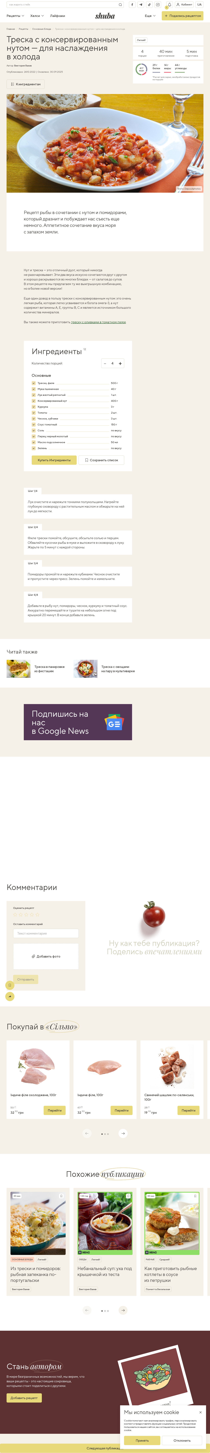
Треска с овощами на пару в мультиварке (118, 669)
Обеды (82, 1259)
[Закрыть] (200, 1412)
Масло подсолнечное (51, 442)
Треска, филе (46, 383)
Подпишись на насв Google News (60, 722)
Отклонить (182, 1440)
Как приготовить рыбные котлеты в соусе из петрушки (170, 1274)
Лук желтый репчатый (51, 394)
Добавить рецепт (24, 1398)
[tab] (102, 1134)
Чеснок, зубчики (48, 418)
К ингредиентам (28, 84)
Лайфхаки (57, 16)
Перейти (55, 1110)
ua (199, 4)
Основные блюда (42, 29)
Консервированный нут (52, 400)
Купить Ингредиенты (54, 460)
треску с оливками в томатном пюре (98, 322)
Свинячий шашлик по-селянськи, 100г (169, 1097)
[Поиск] (120, 4)
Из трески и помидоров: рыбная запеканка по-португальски (35, 1274)
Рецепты (13, 16)
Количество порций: (47, 363)
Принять (142, 1440)
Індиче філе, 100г (90, 1095)
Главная (11, 29)
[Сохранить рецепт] (9, 985)
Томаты (42, 412)
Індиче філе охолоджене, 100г (33, 1095)
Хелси (35, 16)
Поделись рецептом (185, 16)
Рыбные (150, 1259)
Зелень (42, 448)
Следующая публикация (105, 1448)
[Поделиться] (9, 996)
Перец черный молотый (53, 436)
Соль (41, 430)
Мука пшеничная (48, 389)
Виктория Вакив (23, 65)
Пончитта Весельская (158, 1289)
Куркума (43, 406)
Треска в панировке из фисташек (49, 669)
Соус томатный (47, 424)
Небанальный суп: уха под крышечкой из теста (104, 1271)
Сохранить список (104, 460)
